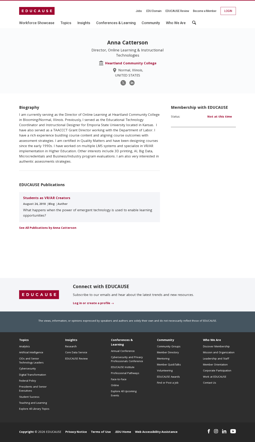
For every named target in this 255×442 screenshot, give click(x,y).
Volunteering (165, 371)
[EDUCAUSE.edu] (37, 11)
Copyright (26, 432)
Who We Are (212, 340)
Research (71, 347)
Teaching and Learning (33, 403)
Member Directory (168, 353)
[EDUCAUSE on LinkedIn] (224, 431)
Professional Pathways (125, 373)
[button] (194, 24)
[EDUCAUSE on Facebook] (209, 431)
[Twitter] (123, 82)
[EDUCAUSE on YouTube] (233, 431)
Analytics (24, 347)
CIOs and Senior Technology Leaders (31, 361)
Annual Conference (123, 351)
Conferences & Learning (122, 343)
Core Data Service (76, 353)
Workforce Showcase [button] (36, 23)
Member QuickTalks (169, 365)
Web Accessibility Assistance (156, 432)
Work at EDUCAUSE (214, 377)
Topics (24, 340)
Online (115, 385)
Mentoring (163, 359)
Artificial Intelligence (31, 353)
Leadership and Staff (216, 359)
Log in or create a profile (91, 303)
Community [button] (151, 23)
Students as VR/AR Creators (46, 198)
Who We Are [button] (176, 23)
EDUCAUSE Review (177, 11)
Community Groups (168, 347)
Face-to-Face (119, 379)
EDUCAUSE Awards (168, 377)
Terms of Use (101, 432)
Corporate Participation (217, 371)
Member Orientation (215, 365)
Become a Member (205, 11)
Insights (71, 340)
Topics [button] (65, 23)
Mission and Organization (218, 353)
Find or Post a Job (167, 383)
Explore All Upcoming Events (123, 393)
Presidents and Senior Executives (33, 389)
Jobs (139, 11)
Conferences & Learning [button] (116, 23)
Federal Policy (27, 381)
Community (165, 340)
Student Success (29, 397)
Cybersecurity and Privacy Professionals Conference (127, 359)
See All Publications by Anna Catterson (47, 228)
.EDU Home (123, 432)
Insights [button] (83, 23)
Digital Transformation (32, 375)
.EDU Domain (154, 11)
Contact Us (209, 383)
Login (228, 11)
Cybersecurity (27, 369)
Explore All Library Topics (34, 409)
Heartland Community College (130, 64)
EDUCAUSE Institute (122, 367)
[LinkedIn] (132, 82)
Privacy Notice (76, 432)
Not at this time (219, 117)
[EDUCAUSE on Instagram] (216, 431)
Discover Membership (216, 347)
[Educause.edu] (39, 295)
